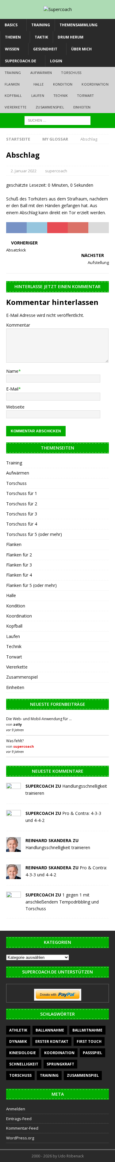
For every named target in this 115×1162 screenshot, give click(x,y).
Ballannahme (50, 1030)
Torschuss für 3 (21, 514)
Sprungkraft (60, 1064)
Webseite (15, 407)
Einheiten (82, 107)
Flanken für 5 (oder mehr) (31, 585)
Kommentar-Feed (22, 1128)
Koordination (95, 84)
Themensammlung (78, 24)
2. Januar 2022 (23, 171)
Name (12, 371)
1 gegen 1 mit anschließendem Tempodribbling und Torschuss (62, 901)
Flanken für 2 (19, 555)
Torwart (85, 95)
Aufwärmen (41, 72)
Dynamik (18, 1041)
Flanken (12, 84)
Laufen (37, 95)
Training (40, 24)
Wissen (12, 49)
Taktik (41, 37)
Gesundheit (45, 49)
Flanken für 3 (19, 565)
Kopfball (13, 95)
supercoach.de (20, 61)
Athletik (18, 1030)
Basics (11, 24)
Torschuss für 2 (21, 504)
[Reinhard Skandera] (13, 848)
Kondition (63, 84)
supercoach (56, 171)
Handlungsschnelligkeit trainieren (57, 847)
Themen (13, 37)
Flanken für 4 (19, 575)
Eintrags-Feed (19, 1118)
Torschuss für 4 (21, 524)
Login (56, 61)
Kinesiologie (22, 1052)
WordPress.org (20, 1138)
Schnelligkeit (23, 1064)
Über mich (81, 49)
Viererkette (15, 107)
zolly (17, 724)
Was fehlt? (15, 740)
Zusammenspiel (50, 107)
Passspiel (92, 1052)
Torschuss (71, 72)
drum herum (70, 37)
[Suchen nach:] (57, 120)
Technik (60, 95)
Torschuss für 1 (21, 493)
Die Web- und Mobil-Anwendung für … (39, 718)
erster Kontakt (51, 1041)
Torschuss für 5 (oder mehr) (34, 534)
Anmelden (15, 1109)
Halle (38, 84)
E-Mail (12, 389)
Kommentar (18, 325)
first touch (89, 1041)
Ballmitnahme (87, 1030)
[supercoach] (13, 794)
